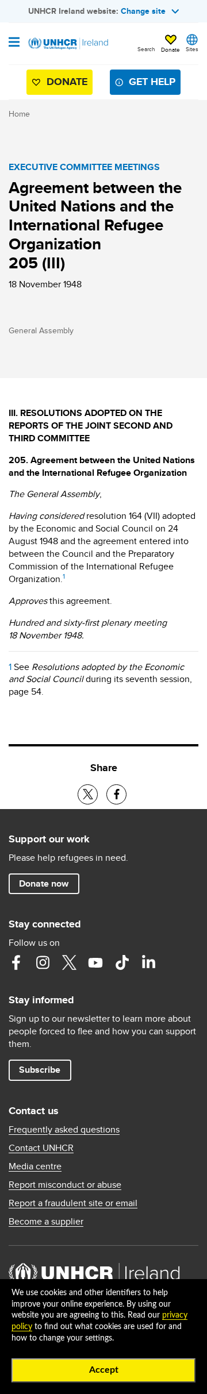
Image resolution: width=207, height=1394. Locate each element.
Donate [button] (170, 49)
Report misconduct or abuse (65, 1185)
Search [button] (146, 49)
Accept (103, 1369)
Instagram (42, 962)
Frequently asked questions (64, 1129)
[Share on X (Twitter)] (88, 794)
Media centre (35, 1166)
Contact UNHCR (41, 1148)
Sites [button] (192, 49)
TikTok (121, 962)
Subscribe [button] (39, 1069)
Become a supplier (46, 1221)
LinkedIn (148, 962)
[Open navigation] (14, 43)
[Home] (67, 44)
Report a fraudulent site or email (73, 1203)
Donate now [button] (43, 883)
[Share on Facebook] (116, 794)
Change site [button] (143, 11)
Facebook (16, 962)
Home (19, 114)
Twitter (69, 962)
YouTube (95, 962)
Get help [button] (152, 81)
